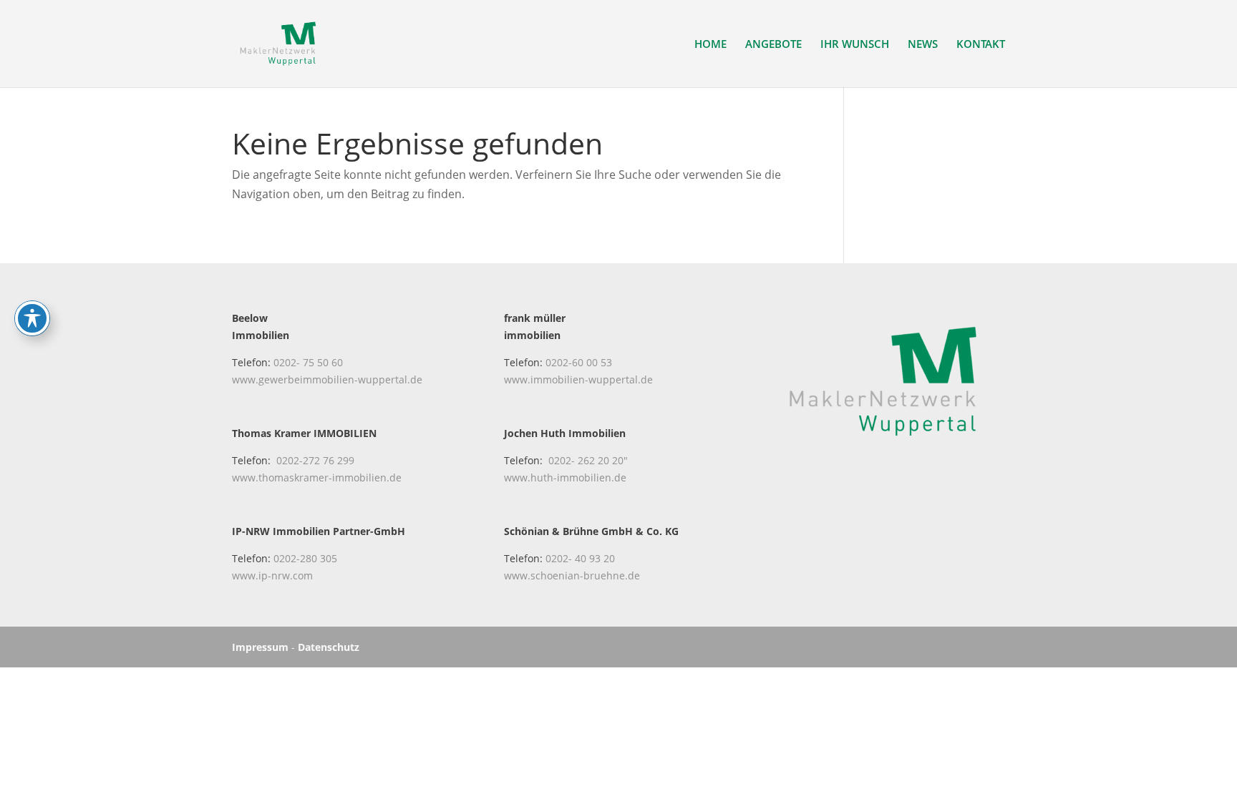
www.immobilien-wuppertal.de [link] (578, 379)
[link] (278, 42)
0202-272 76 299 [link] (315, 460)
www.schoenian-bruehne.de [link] (572, 575)
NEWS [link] (923, 45)
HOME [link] (710, 45)
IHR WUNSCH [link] (854, 45)
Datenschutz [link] (328, 647)
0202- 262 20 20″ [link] (588, 460)
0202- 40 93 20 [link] (580, 558)
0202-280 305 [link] (305, 558)
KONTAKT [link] (980, 45)
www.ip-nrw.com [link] (272, 575)
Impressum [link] (260, 647)
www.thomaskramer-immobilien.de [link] (317, 477)
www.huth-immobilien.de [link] (565, 477)
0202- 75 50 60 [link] (308, 362)
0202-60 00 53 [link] (578, 362)
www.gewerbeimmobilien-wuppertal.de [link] (327, 379)
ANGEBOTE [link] (773, 45)
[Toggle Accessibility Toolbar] (32, 318)
